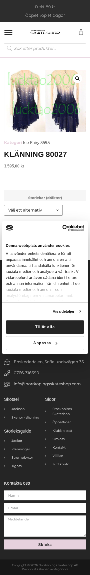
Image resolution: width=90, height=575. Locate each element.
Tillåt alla (45, 327)
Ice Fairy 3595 (36, 142)
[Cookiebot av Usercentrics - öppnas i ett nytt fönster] (63, 228)
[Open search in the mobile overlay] (45, 48)
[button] (8, 32)
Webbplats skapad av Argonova (45, 569)
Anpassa (42, 343)
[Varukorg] (81, 32)
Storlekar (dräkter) (45, 198)
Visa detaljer (63, 311)
